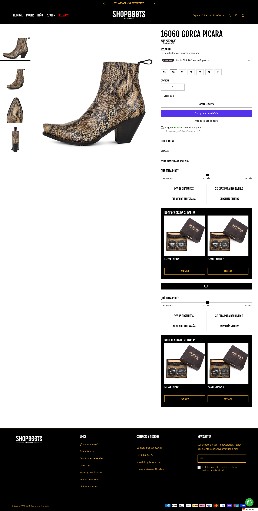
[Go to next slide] (154, 3)
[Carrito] (242, 15)
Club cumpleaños (89, 486)
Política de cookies (89, 479)
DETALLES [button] (165, 150)
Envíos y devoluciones (91, 472)
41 (218, 72)
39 (200, 72)
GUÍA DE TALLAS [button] (167, 141)
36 (173, 72)
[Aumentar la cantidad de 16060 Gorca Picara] (181, 87)
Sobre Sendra (87, 451)
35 (164, 72)
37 (182, 72)
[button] (250, 509)
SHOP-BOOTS (24, 506)
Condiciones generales (91, 458)
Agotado (185, 271)
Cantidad (165, 80)
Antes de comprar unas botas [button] (175, 160)
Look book (85, 465)
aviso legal (227, 467)
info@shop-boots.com (148, 462)
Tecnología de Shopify (40, 506)
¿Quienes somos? (89, 444)
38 (191, 72)
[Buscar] (229, 15)
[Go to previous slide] (104, 3)
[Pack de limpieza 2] (228, 236)
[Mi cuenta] (236, 15)
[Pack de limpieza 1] (184, 236)
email (201, 458)
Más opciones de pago (206, 120)
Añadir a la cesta (206, 104)
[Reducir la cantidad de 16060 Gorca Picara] (164, 87)
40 (209, 72)
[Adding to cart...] (206, 286)
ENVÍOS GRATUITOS (129, 3)
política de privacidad (213, 470)
